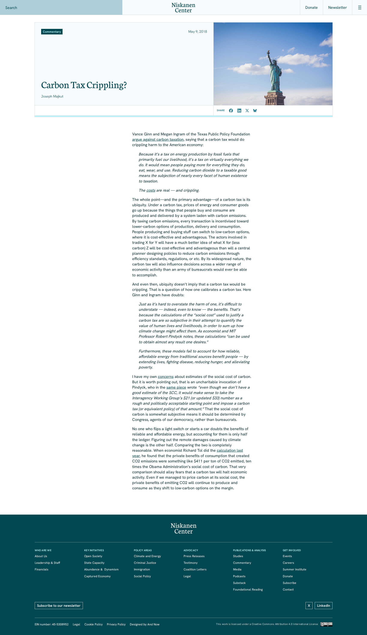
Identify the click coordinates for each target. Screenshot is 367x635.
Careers (288, 563)
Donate (311, 7)
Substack (239, 583)
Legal (187, 576)
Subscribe (289, 583)
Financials (41, 569)
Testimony (191, 563)
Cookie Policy (93, 624)
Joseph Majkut (52, 96)
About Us (41, 556)
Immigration (142, 569)
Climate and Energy (147, 556)
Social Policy (142, 576)
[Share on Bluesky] (255, 110)
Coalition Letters (195, 569)
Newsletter (337, 7)
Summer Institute (294, 569)
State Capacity (94, 563)
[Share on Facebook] (231, 110)
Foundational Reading (248, 589)
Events (287, 556)
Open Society (93, 556)
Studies (238, 556)
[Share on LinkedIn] (239, 110)
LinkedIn (323, 605)
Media (237, 569)
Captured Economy (97, 576)
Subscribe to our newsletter (59, 605)
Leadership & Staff (47, 563)
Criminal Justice (145, 563)
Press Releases (194, 556)
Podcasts (239, 576)
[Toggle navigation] (359, 7)
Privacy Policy (116, 624)
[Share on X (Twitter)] (247, 110)
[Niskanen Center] (183, 7)
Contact (288, 589)
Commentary (242, 563)
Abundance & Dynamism (101, 569)
